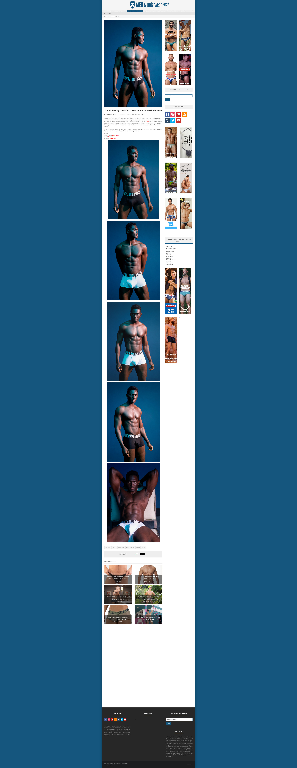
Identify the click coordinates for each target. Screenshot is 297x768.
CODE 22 (168, 255)
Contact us (189, 765)
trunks (143, 547)
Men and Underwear (137, 114)
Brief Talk (173, 11)
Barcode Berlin (170, 251)
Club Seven (113, 138)
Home (105, 16)
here (148, 121)
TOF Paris (168, 261)
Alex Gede (110, 136)
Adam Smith (169, 246)
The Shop (182, 11)
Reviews (146, 11)
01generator (113, 765)
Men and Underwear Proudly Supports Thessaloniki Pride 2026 (132, 13)
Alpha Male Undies (171, 248)
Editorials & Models (135, 11)
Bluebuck (168, 253)
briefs (114, 547)
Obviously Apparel (170, 259)
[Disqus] (133, 647)
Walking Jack (169, 263)
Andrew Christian (170, 250)
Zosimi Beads (169, 264)
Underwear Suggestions (159, 11)
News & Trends (121, 11)
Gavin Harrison (115, 135)
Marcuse (168, 258)
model (138, 547)
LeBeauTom (169, 256)
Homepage (110, 11)
